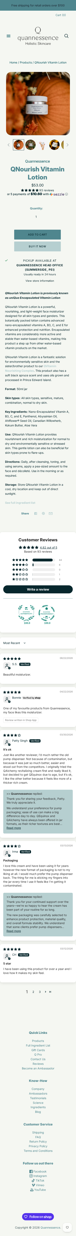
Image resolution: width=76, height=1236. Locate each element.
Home (13, 62)
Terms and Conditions (38, 1150)
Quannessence (37, 161)
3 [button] (40, 991)
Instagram (40, 1176)
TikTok (39, 1180)
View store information (40, 280)
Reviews (38, 1063)
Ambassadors (38, 1093)
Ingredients (38, 1107)
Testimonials (38, 1098)
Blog (38, 1111)
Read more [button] (13, 827)
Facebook (40, 1171)
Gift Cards (38, 1050)
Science (38, 1102)
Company (38, 1089)
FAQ (38, 1137)
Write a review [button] (38, 589)
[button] (30, 190)
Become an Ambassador (38, 1068)
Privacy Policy (38, 1146)
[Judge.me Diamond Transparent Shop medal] (47, 613)
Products (26, 62)
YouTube (39, 1189)
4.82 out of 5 (48, 547)
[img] (12, 658)
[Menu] (8, 36)
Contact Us (38, 1059)
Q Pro (38, 1054)
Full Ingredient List (38, 1045)
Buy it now (37, 246)
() (61, 15)
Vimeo (39, 1185)
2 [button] (33, 991)
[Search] (66, 36)
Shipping (38, 1132)
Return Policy (38, 1141)
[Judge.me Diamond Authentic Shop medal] (26, 613)
